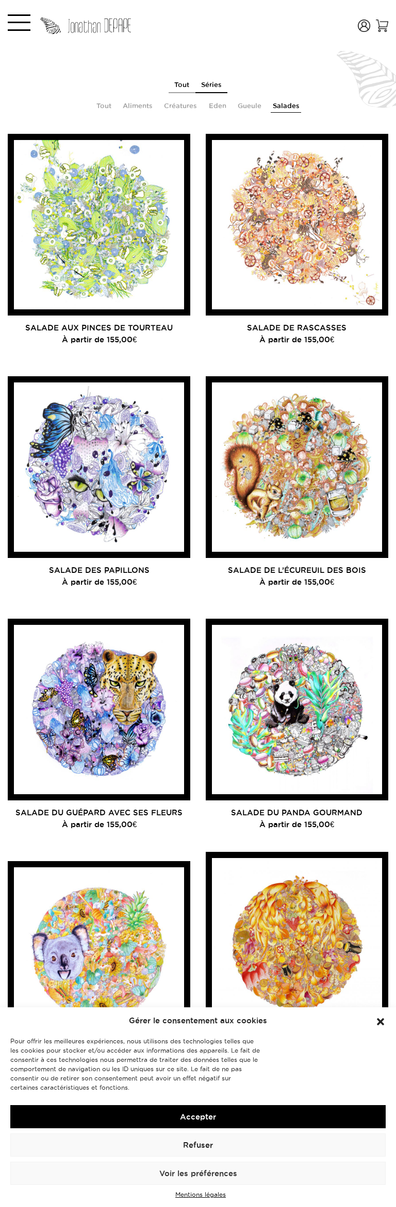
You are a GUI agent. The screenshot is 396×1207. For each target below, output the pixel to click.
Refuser (198, 1145)
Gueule (249, 105)
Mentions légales (200, 1194)
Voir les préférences (198, 1173)
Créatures (180, 105)
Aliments (138, 105)
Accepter (198, 1116)
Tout (181, 84)
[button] (380, 1021)
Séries (211, 84)
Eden (217, 105)
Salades (286, 105)
